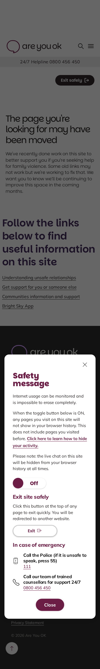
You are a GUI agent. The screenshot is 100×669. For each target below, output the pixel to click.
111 (27, 566)
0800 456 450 (37, 587)
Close (50, 605)
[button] (29, 483)
